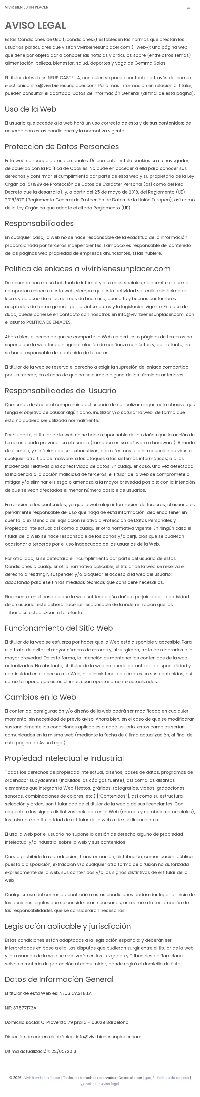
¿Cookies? (90, 1083)
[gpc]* (148, 1077)
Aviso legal (110, 1083)
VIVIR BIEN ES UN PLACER (26, 7)
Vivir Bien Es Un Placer (42, 1077)
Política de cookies (173, 1077)
